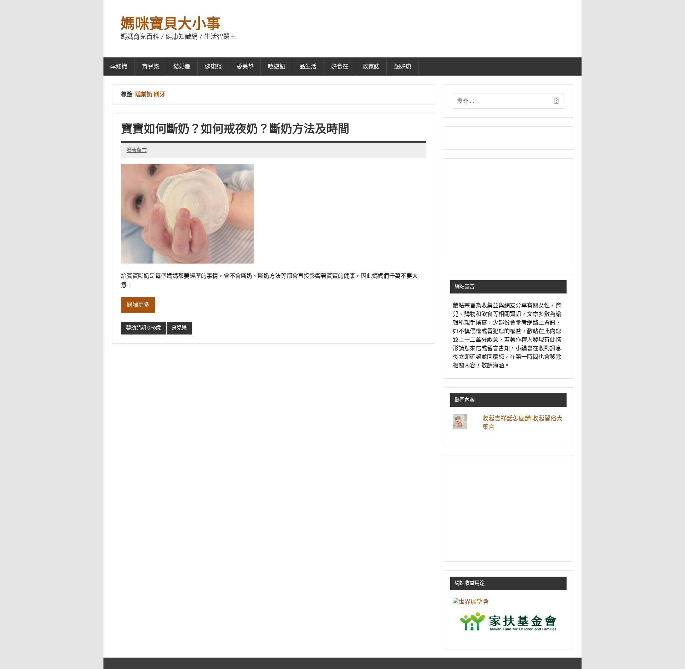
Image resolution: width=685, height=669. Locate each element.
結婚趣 (182, 67)
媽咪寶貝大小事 (170, 24)
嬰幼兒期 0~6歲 (143, 328)
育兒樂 (150, 67)
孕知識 (118, 67)
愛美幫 (245, 67)
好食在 (339, 67)
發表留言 (137, 150)
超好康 (402, 67)
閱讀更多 (138, 305)
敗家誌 (371, 67)
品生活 (307, 67)
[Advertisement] (508, 211)
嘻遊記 (276, 67)
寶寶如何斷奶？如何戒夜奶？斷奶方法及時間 (235, 129)
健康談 (213, 67)
